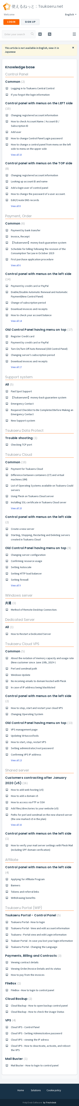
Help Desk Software (32, 1102)
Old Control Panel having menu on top (38, 329)
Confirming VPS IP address (26, 754)
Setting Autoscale (21, 567)
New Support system (23, 420)
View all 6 (16, 265)
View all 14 (16, 321)
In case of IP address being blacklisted (33, 687)
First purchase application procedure (32, 259)
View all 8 (16, 206)
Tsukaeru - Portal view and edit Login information (39, 934)
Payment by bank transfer (25, 230)
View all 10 (16, 154)
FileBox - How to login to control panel (32, 990)
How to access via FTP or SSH (28, 802)
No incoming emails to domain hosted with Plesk (38, 681)
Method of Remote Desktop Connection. (34, 609)
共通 (10, 603)
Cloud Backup (18, 999)
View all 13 (16, 760)
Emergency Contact (22, 403)
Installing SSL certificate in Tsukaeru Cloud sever (38, 502)
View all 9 (16, 585)
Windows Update (20, 675)
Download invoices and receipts (29, 309)
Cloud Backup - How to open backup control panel (39, 1005)
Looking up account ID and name (29, 181)
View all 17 (16, 367)
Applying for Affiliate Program (28, 879)
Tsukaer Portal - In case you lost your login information (42, 940)
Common (14, 81)
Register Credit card (22, 336)
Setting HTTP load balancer (26, 573)
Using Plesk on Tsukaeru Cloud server (32, 496)
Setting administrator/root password (32, 748)
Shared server (17, 770)
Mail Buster (15, 1059)
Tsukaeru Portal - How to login (28, 922)
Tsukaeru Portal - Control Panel (32, 915)
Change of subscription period (28, 302)
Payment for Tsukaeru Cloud (27, 469)
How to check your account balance (31, 315)
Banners (15, 885)
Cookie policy (54, 1090)
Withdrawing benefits (23, 898)
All (8, 384)
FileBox (12, 983)
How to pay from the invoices (27, 975)
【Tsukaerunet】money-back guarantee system (38, 242)
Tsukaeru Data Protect (24, 430)
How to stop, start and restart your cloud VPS (37, 708)
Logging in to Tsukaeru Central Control (32, 88)
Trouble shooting (20, 438)
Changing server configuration (28, 555)
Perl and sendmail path (24, 668)
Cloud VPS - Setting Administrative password (36, 1033)
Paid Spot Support (21, 391)
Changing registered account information (34, 115)
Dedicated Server (20, 619)
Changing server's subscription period (33, 355)
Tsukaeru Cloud (18, 454)
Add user (16, 132)
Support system (19, 377)
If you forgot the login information (30, 94)
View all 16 (16, 824)
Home (20, 1090)
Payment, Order (18, 216)
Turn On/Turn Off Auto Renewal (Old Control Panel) (39, 349)
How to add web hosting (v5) (27, 789)
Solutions (36, 1090)
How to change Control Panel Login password (37, 138)
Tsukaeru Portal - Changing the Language (34, 947)
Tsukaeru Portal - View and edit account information (40, 928)
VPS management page (24, 729)
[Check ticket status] (49, 34)
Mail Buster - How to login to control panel (34, 1065)
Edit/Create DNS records (25, 200)
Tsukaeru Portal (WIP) (23, 907)
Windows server (19, 595)
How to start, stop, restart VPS (28, 742)
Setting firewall (19, 579)
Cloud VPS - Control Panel (25, 1027)
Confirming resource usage (26, 561)
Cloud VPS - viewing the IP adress (30, 1039)
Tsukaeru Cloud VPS (22, 643)
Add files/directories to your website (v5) (34, 808)
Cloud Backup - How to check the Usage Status (37, 1011)
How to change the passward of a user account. (38, 194)
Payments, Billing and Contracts (32, 955)
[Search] (32, 34)
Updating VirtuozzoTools (25, 735)
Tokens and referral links (25, 891)
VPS (10, 1020)
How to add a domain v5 (24, 796)
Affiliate (11, 859)
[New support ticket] (40, 34)
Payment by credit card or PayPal (30, 286)
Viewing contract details (25, 962)
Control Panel (16, 74)
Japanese (10, 51)
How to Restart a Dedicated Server (31, 634)
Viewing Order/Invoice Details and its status (36, 968)
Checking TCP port (21, 444)
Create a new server (22, 529)
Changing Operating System (27, 714)
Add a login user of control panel (29, 187)
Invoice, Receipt (20, 236)
